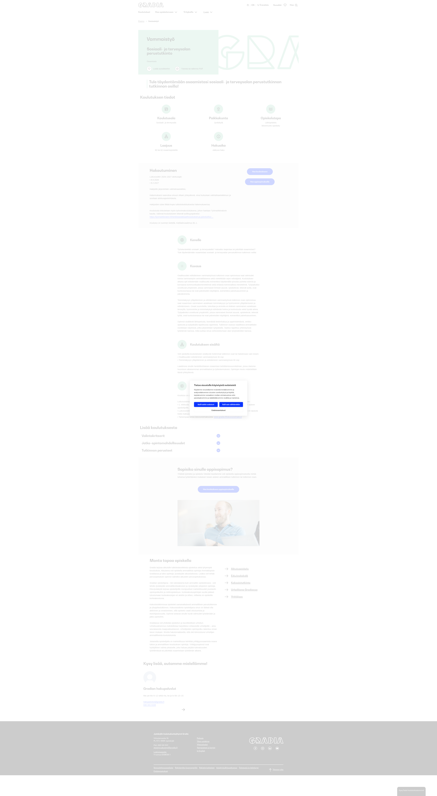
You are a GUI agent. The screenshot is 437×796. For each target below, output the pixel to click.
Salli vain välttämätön (231, 404)
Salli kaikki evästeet (206, 404)
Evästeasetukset (219, 410)
